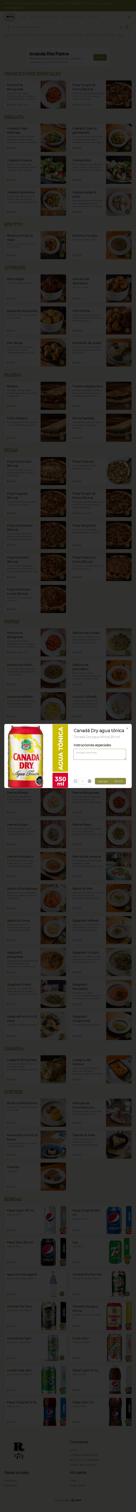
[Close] (127, 728)
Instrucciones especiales (92, 745)
